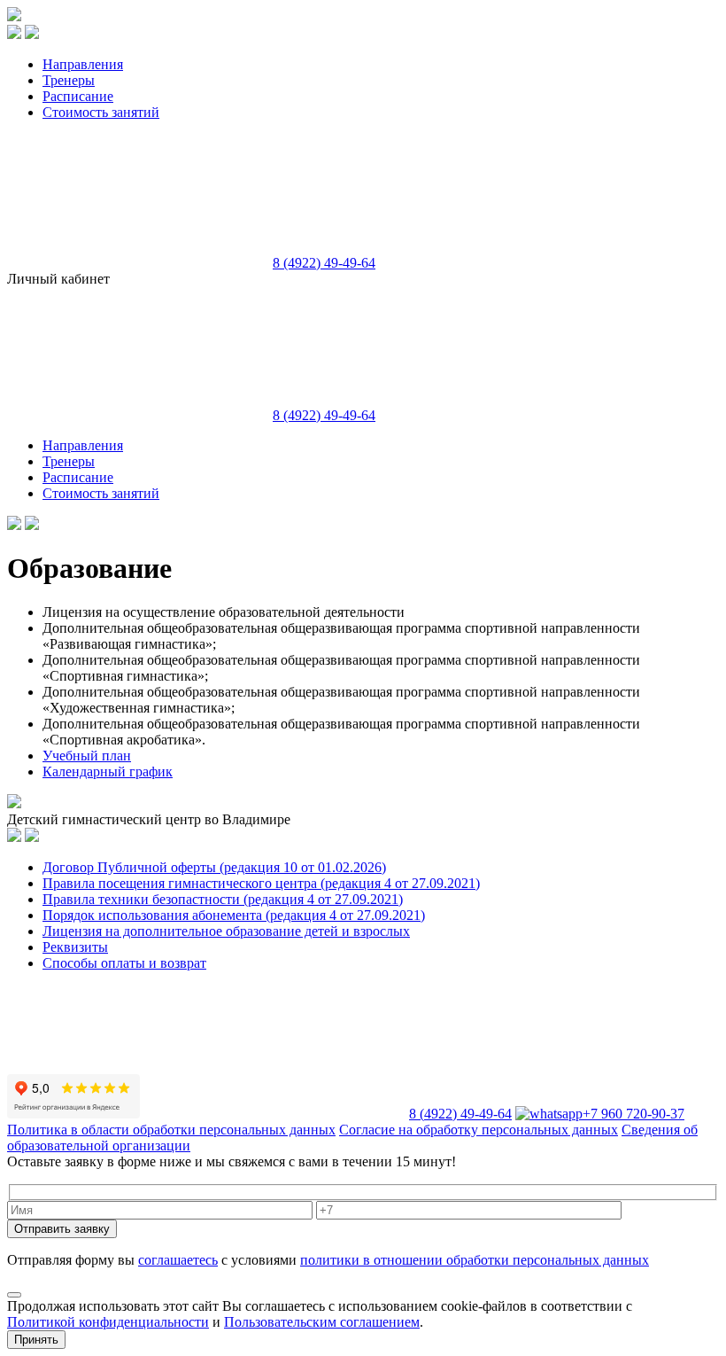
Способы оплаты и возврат (124, 962)
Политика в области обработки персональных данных (171, 1129)
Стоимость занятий (100, 112)
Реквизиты (75, 947)
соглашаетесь (178, 1259)
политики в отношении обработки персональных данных (474, 1259)
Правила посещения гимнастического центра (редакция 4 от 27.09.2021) (261, 883)
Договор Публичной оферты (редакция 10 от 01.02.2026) (214, 867)
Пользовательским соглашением (322, 1321)
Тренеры (68, 80)
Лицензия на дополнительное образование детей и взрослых (226, 931)
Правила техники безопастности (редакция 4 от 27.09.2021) (222, 899)
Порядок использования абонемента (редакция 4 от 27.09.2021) (233, 915)
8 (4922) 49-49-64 (324, 262)
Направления (82, 64)
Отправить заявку (62, 1228)
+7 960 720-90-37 (633, 1113)
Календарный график (107, 771)
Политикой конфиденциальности (108, 1321)
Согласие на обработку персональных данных (478, 1129)
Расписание (77, 96)
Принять (36, 1339)
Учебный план (86, 755)
